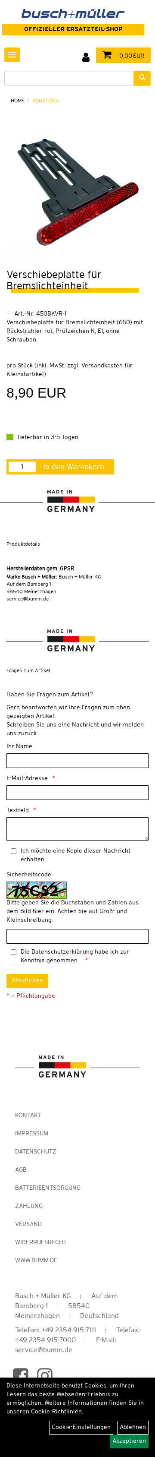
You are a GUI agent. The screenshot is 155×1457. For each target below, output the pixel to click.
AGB (21, 1170)
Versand (28, 1224)
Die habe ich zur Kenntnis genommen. (75, 956)
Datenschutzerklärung (62, 952)
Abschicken (27, 980)
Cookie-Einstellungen (81, 1427)
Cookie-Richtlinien (56, 1412)
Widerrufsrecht (41, 1242)
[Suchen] (142, 78)
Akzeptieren (129, 1441)
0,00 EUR (131, 56)
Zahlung (29, 1206)
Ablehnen (133, 1427)
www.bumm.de (36, 1261)
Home (18, 100)
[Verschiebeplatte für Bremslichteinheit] (77, 189)
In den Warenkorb (73, 467)
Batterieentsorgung (48, 1188)
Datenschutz (35, 1152)
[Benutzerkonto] (86, 57)
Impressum (31, 1134)
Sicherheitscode (28, 875)
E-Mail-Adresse (27, 778)
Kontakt (28, 1116)
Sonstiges (45, 100)
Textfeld (17, 810)
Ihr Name (19, 746)
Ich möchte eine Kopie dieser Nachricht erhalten (75, 855)
